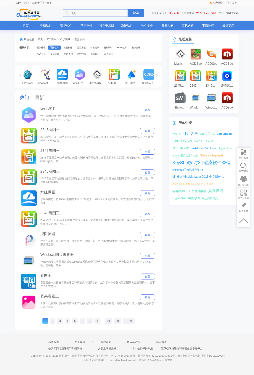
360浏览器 (188, 13)
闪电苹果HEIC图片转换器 (189, 191)
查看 (147, 110)
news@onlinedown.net (123, 360)
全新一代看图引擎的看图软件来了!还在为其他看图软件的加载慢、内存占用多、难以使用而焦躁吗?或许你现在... (97, 305)
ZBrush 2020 (181, 148)
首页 (26, 25)
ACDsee (227, 107)
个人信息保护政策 (142, 348)
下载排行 (208, 25)
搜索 (136, 12)
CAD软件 (41, 54)
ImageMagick (46, 82)
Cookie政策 (133, 342)
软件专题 (147, 25)
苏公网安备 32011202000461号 (156, 355)
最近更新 (228, 25)
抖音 (214, 13)
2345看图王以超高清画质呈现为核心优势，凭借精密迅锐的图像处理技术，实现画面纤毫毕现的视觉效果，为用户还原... (96, 222)
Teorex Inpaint (211, 155)
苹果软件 (86, 25)
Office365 (174, 13)
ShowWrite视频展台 (181, 107)
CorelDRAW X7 (204, 141)
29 (108, 320)
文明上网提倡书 (107, 348)
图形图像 (65, 39)
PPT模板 (81, 54)
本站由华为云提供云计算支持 (156, 360)
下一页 (129, 320)
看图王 (46, 275)
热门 (24, 97)
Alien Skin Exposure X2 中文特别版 (192, 183)
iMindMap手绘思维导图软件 (188, 169)
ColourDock (224, 133)
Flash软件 (122, 47)
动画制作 (94, 47)
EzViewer (27, 82)
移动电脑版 (106, 25)
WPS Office (203, 13)
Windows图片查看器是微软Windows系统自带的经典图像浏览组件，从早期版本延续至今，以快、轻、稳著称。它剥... (96, 263)
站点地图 (161, 342)
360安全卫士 (159, 13)
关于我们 (80, 342)
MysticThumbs (98, 82)
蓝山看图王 (131, 82)
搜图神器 (47, 234)
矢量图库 (54, 54)
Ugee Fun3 (207, 133)
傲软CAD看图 (149, 82)
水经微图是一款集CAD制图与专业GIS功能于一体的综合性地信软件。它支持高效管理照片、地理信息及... (97, 201)
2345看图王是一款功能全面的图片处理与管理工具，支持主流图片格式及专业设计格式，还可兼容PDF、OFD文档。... (96, 138)
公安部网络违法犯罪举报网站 (65, 348)
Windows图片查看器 (57, 254)
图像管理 (135, 47)
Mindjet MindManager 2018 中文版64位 (198, 176)
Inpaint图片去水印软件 (185, 155)
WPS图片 (48, 109)
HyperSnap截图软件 (186, 198)
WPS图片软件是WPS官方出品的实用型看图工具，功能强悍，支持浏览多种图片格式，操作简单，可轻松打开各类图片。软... (96, 117)
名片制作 (108, 54)
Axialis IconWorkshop (204, 148)
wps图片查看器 (80, 82)
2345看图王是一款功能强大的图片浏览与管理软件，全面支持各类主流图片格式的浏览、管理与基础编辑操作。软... (96, 159)
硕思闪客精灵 (210, 198)
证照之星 (190, 133)
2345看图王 (50, 130)
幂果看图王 (49, 296)
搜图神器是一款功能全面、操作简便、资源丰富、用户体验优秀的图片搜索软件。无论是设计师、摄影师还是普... (97, 242)
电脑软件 (46, 25)
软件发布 (232, 2)
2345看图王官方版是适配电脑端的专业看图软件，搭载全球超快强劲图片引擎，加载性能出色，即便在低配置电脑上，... (96, 180)
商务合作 (53, 342)
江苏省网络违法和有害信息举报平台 (182, 348)
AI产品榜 (218, 2)
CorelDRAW (182, 141)
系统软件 (127, 25)
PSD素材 (68, 54)
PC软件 (51, 39)
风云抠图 (215, 191)
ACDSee (196, 63)
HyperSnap (225, 148)
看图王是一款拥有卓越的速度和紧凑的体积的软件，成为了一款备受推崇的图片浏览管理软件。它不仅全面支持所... (97, 284)
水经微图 (62, 82)
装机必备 (188, 25)
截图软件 (67, 47)
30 (117, 320)
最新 (39, 97)
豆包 (221, 13)
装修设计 (95, 54)
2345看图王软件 (115, 82)
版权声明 (106, 342)
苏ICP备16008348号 (123, 355)
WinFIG (176, 133)
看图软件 (54, 47)
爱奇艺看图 (228, 85)
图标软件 (108, 47)
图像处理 (41, 47)
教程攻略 (167, 25)
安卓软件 (66, 25)
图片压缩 (81, 47)
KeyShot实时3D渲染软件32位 (201, 162)
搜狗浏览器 (232, 13)
